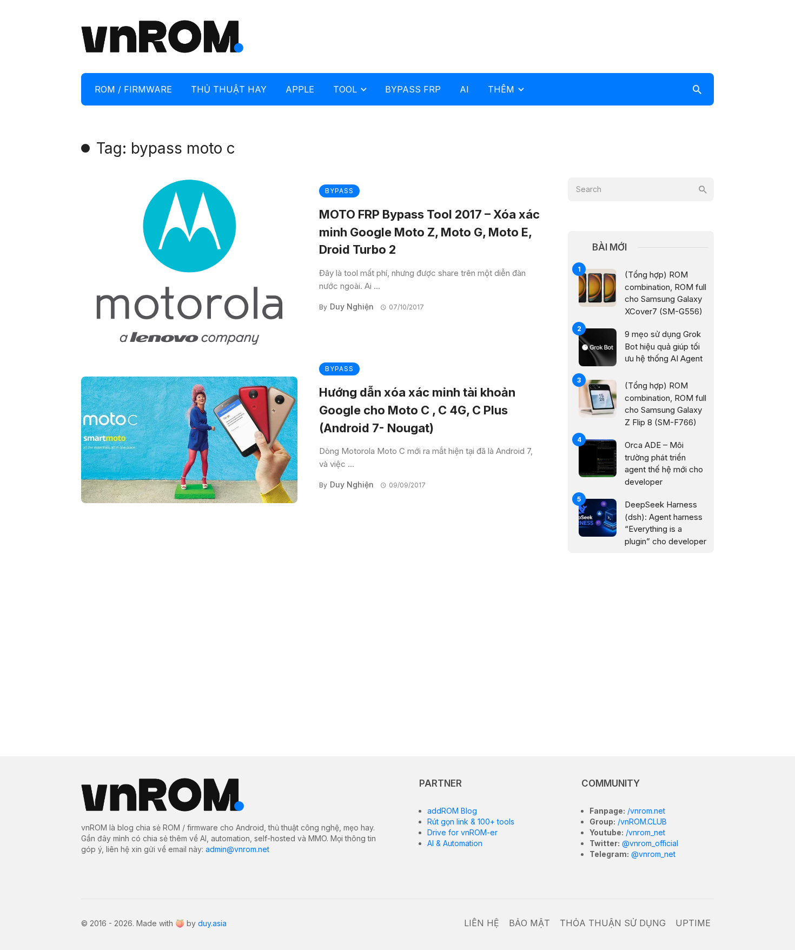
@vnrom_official (649, 843)
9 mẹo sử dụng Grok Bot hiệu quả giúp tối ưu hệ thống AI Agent (664, 346)
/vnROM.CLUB (641, 821)
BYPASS (339, 191)
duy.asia (212, 923)
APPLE (300, 89)
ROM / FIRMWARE (133, 89)
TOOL (345, 89)
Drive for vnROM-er (462, 832)
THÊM (501, 89)
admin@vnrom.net (237, 849)
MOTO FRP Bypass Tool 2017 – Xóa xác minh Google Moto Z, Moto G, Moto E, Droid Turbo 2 (429, 232)
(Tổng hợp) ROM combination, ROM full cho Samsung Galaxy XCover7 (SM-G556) (665, 292)
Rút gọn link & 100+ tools (470, 821)
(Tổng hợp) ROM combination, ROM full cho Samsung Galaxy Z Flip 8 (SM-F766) (665, 403)
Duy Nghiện (352, 306)
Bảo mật (529, 923)
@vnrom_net (652, 854)
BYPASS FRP (413, 89)
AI (464, 89)
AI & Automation (454, 843)
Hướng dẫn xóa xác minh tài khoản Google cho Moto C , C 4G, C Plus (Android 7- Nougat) (417, 410)
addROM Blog (452, 810)
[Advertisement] (517, 35)
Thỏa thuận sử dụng (613, 923)
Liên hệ (481, 923)
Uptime (693, 923)
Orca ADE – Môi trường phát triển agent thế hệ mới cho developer (664, 463)
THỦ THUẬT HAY (229, 89)
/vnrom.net (645, 810)
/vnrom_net (644, 832)
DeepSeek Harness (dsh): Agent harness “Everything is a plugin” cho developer (665, 522)
